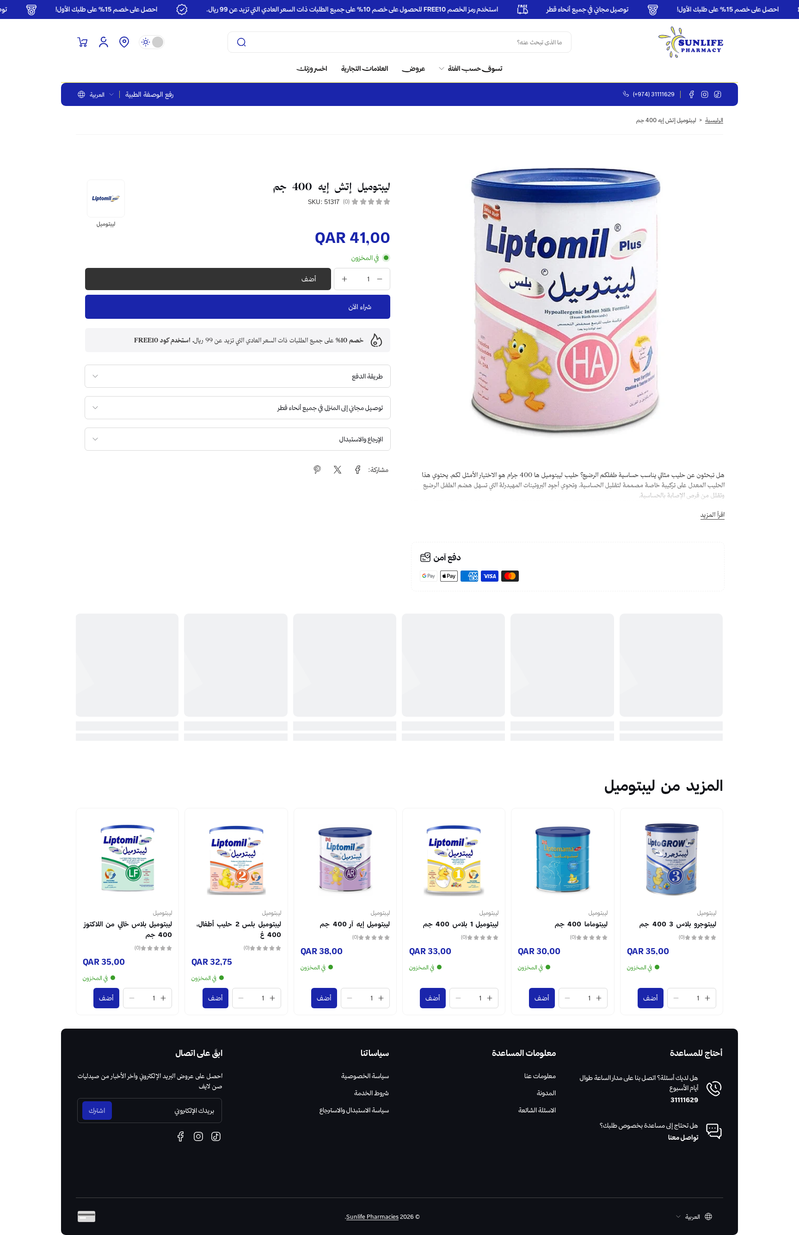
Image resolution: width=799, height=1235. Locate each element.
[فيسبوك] (691, 94)
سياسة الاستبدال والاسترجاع (354, 1110)
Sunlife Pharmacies (372, 1216)
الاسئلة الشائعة (537, 1110)
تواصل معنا (683, 1137)
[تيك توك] (717, 94)
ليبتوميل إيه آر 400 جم (355, 924)
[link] (467, 68)
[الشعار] (690, 42)
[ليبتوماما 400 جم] (562, 859)
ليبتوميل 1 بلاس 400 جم (461, 924)
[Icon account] (103, 42)
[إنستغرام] (704, 94)
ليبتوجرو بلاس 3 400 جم (677, 924)
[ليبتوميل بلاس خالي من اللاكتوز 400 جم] (127, 859)
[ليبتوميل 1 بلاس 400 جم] (453, 859)
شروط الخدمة (371, 1093)
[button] (123, 42)
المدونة (546, 1093)
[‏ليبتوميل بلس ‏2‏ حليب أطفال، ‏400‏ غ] (236, 859)
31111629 (684, 1100)
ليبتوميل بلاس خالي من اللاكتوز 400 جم (128, 929)
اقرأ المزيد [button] (713, 514)
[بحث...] (241, 42)
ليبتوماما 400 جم (581, 924)
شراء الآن (360, 307)
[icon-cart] (82, 42)
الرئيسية (714, 120)
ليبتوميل (706, 912)
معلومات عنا (540, 1076)
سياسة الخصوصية (365, 1076)
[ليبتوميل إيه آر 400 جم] (345, 859)
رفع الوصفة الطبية (149, 94)
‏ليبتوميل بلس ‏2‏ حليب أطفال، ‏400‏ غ (239, 929)
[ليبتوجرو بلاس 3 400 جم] (671, 859)
